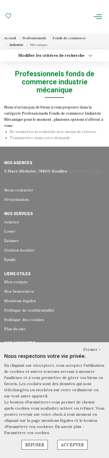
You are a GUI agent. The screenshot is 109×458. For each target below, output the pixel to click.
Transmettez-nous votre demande (40, 138)
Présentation (16, 199)
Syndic (10, 259)
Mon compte (16, 281)
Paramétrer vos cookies (26, 432)
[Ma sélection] (8, 16)
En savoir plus (68, 426)
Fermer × (92, 349)
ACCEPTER (72, 444)
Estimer (11, 240)
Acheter (11, 222)
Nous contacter (18, 190)
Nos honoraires (19, 291)
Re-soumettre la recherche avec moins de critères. (53, 131)
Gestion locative (19, 250)
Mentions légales (20, 300)
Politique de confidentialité (29, 310)
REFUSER (34, 444)
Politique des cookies (24, 319)
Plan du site (15, 328)
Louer (10, 231)
